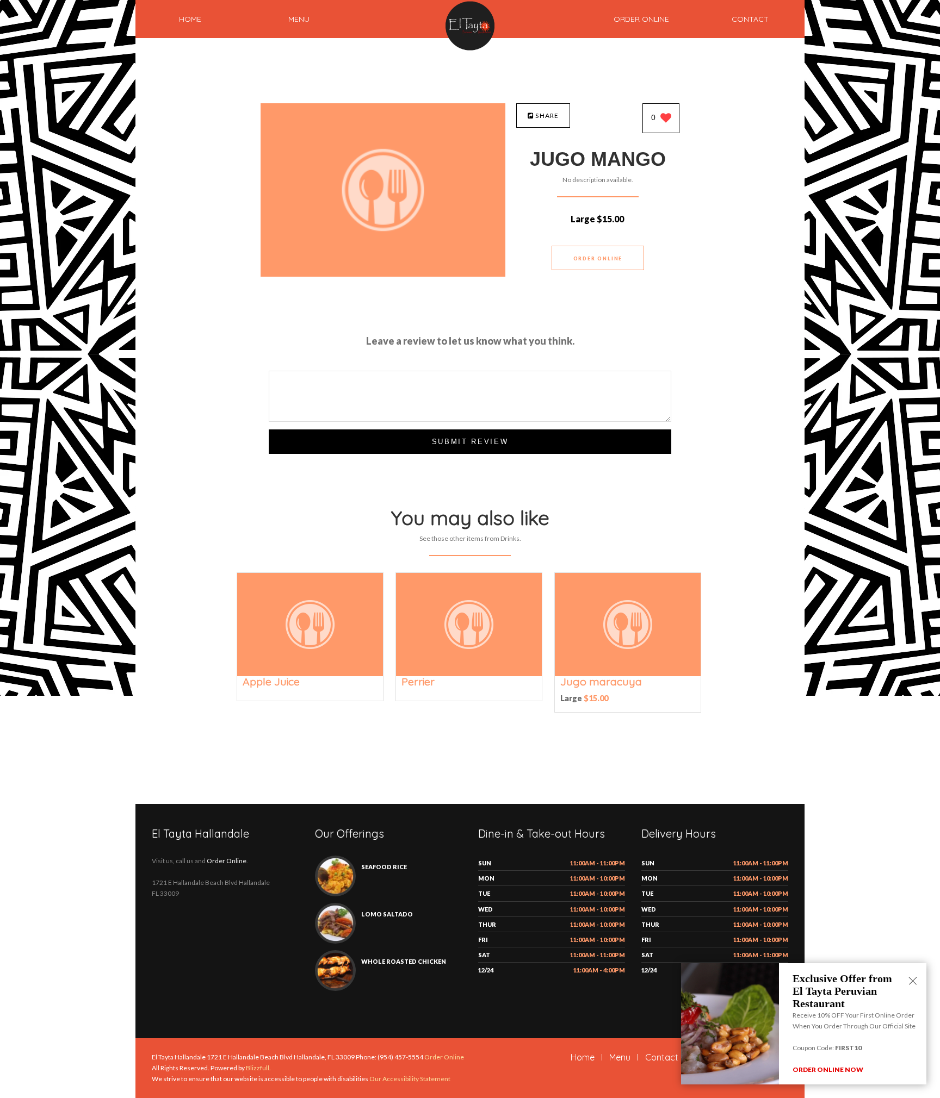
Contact (750, 19)
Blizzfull (257, 1068)
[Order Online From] (383, 273)
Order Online (641, 19)
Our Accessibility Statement (409, 1079)
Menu (299, 19)
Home (190, 19)
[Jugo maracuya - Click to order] (628, 674)
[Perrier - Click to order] (469, 674)
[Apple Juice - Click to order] (310, 674)
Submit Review (470, 442)
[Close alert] (912, 982)
